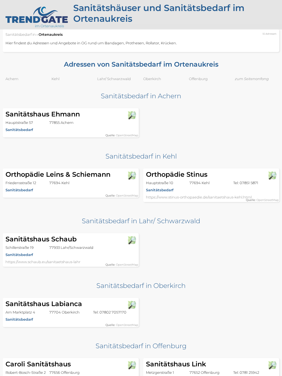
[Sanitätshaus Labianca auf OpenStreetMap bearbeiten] (131, 305)
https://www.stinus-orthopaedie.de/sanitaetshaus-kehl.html (199, 197)
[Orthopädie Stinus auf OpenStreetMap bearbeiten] (272, 175)
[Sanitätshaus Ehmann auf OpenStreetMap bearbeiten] (131, 115)
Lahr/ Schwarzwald (114, 79)
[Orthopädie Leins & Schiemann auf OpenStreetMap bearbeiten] (131, 175)
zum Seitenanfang (252, 79)
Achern (12, 79)
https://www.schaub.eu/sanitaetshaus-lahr (43, 262)
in (21, 34)
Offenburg (198, 79)
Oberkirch (152, 79)
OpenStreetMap (127, 135)
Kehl (55, 79)
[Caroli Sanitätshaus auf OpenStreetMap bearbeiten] (131, 365)
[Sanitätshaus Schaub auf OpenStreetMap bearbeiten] (131, 240)
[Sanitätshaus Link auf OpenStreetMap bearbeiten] (272, 365)
